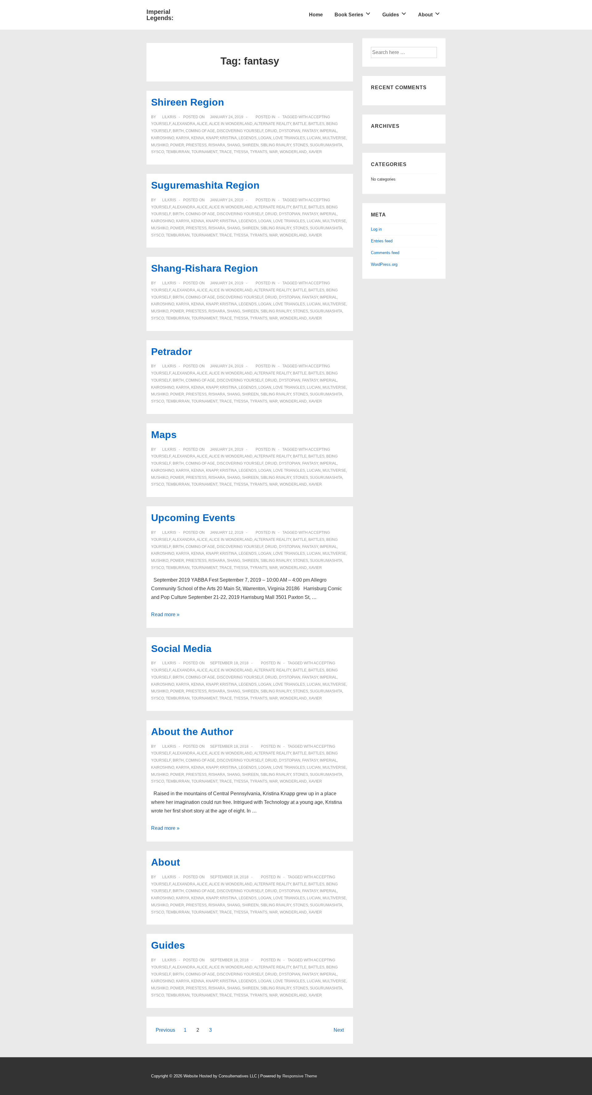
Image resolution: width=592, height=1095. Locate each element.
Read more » (165, 614)
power (177, 145)
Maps (164, 434)
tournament (204, 152)
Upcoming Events (193, 517)
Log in (376, 229)
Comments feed (385, 252)
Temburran (178, 152)
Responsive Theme (299, 1076)
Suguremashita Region (205, 185)
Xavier (315, 152)
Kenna (197, 138)
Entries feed (382, 241)
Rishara (216, 145)
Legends (248, 138)
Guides (390, 14)
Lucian (314, 138)
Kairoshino (162, 138)
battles (316, 124)
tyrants (258, 152)
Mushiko (159, 145)
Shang (233, 145)
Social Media (181, 648)
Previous (165, 1030)
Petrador (171, 351)
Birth (178, 131)
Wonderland (293, 152)
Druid (271, 131)
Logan (264, 138)
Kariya (182, 138)
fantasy (310, 131)
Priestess (196, 145)
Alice (202, 124)
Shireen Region (187, 102)
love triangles (289, 138)
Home (316, 14)
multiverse (334, 138)
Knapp (212, 138)
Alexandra (183, 124)
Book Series (349, 14)
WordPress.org (384, 264)
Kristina (228, 138)
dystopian (289, 131)
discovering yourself (240, 131)
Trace (225, 152)
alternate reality (272, 124)
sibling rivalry (276, 145)
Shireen (250, 145)
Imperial (328, 131)
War (273, 152)
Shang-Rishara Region (204, 268)
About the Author (192, 731)
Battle (299, 124)
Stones (300, 145)
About (425, 14)
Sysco (157, 152)
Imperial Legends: (160, 14)
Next (339, 1030)
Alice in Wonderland (231, 124)
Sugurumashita (326, 145)
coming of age (200, 131)
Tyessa (241, 152)
